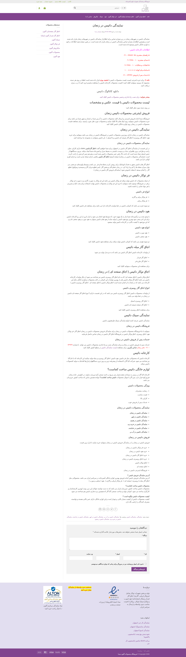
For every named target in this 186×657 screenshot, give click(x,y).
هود (105, 16)
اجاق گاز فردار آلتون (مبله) (50, 36)
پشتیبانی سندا (98, 31)
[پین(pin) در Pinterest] (104, 509)
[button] (45, 8)
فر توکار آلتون (112, 16)
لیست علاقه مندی (60, 1)
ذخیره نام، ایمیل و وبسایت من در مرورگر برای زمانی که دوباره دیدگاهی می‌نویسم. (117, 564)
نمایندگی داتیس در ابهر (96, 517)
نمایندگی (139, 517)
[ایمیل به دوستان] (108, 509)
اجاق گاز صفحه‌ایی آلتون (51, 31)
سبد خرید (39, 1)
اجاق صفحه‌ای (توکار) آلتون (126, 16)
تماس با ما (89, 16)
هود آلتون (56, 56)
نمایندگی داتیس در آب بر (111, 517)
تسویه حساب (48, 1)
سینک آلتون (56, 40)
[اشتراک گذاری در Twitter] (112, 509)
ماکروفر (95, 16)
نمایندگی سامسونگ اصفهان (140, 627)
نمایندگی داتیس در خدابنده (81, 517)
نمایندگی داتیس (131, 517)
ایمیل (117, 554)
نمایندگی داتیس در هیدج (102, 519)
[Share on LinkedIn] (100, 509)
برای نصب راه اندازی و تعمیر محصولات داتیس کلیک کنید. (120, 97)
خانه (148, 16)
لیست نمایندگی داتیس (109, 347)
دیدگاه (144, 535)
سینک (101, 16)
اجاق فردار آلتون (141, 16)
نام (145, 554)
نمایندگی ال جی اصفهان (141, 623)
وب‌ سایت (90, 554)
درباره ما (140, 651)
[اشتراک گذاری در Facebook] (115, 509)
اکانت (69, 1)
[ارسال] (75, 8)
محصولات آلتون (54, 52)
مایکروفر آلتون (54, 48)
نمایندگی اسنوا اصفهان (142, 630)
